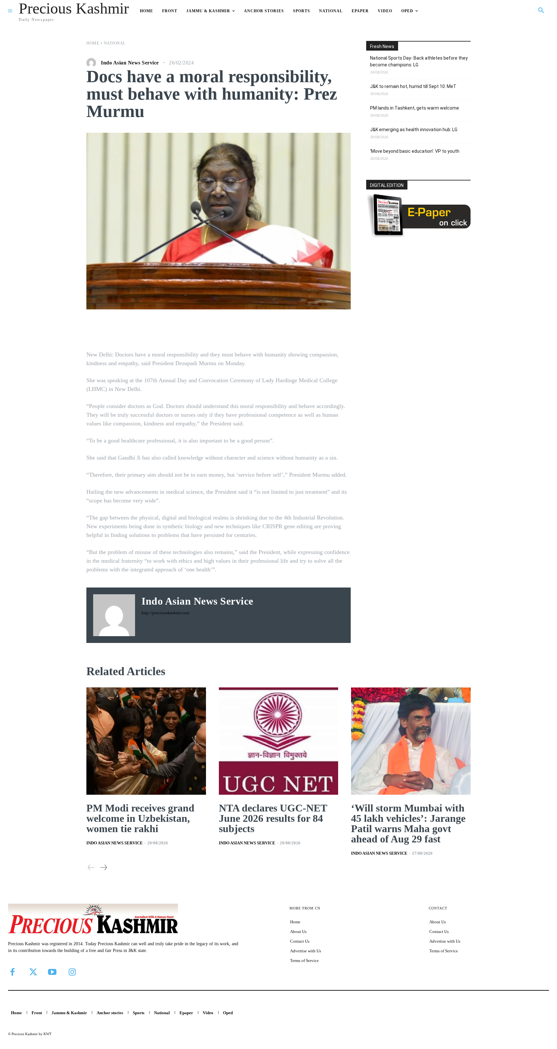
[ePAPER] (418, 236)
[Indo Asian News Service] (92, 63)
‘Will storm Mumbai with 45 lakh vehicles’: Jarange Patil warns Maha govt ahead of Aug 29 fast (408, 823)
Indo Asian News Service (130, 62)
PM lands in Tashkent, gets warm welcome (414, 108)
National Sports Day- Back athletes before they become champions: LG (419, 61)
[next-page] (103, 867)
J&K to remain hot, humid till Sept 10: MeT (413, 86)
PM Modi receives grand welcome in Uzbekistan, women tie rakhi (140, 818)
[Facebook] (12, 972)
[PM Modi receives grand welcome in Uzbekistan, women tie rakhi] (146, 741)
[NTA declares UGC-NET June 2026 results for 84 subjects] (278, 741)
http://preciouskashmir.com (165, 612)
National (115, 43)
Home (92, 43)
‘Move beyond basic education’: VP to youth (414, 151)
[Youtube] (52, 972)
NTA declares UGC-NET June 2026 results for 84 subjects (273, 818)
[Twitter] (32, 972)
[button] (541, 10)
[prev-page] (91, 867)
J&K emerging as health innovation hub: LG (413, 129)
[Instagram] (72, 972)
